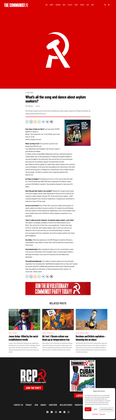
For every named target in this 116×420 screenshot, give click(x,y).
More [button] (92, 5)
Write (64, 5)
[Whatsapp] (68, 412)
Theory (76, 5)
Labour (87, 333)
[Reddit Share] (35, 121)
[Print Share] (51, 121)
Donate (51, 5)
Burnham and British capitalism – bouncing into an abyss (91, 338)
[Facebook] (47, 412)
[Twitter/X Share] (31, 121)
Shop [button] (88, 5)
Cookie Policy (95, 414)
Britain (38, 106)
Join (46, 5)
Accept (88, 409)
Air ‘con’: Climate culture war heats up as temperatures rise (55, 338)
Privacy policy (102, 414)
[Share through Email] (47, 121)
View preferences (106, 409)
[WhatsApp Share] (39, 121)
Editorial (82, 333)
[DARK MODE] (108, 4)
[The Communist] (16, 6)
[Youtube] (60, 412)
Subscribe (58, 5)
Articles (70, 5)
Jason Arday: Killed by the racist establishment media (23, 338)
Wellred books (66, 404)
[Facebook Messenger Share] (43, 121)
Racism (15, 333)
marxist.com (80, 404)
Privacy (29, 404)
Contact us (18, 404)
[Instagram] (56, 412)
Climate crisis (50, 333)
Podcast (82, 5)
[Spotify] (64, 412)
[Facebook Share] (27, 121)
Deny (95, 409)
